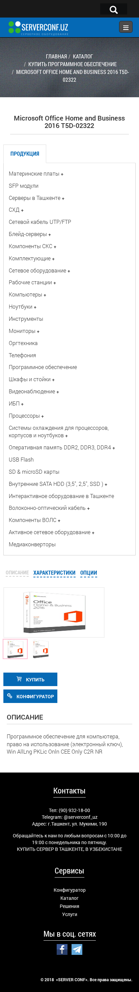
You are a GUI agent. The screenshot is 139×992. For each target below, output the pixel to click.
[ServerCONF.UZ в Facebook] (62, 948)
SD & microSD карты (34, 471)
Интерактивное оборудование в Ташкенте (61, 495)
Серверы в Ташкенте (34, 197)
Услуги (69, 914)
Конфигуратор (70, 890)
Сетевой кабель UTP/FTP (40, 221)
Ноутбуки (20, 306)
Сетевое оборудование (37, 270)
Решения (69, 906)
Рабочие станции (30, 282)
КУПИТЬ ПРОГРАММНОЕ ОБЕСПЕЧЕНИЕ (72, 64)
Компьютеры (25, 294)
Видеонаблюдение (32, 391)
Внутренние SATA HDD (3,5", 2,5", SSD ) (56, 483)
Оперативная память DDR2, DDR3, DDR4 (60, 447)
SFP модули (23, 185)
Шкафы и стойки (30, 379)
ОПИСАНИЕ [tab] (17, 572)
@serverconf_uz (81, 817)
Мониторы (22, 330)
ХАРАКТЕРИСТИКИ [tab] (54, 572)
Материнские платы (34, 173)
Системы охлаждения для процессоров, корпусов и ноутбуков (59, 431)
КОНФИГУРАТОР (35, 696)
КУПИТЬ (35, 679)
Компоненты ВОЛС (32, 519)
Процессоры (24, 415)
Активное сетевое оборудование (49, 532)
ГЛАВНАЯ (56, 56)
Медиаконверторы (32, 544)
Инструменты (26, 318)
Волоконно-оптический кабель (47, 507)
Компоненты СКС (30, 246)
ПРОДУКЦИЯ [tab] (24, 153)
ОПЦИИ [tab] (88, 572)
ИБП (14, 403)
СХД (14, 209)
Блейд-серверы (28, 233)
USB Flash (21, 459)
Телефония (22, 355)
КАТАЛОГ (83, 56)
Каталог (69, 898)
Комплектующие (30, 258)
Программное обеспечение (43, 366)
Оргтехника (23, 342)
